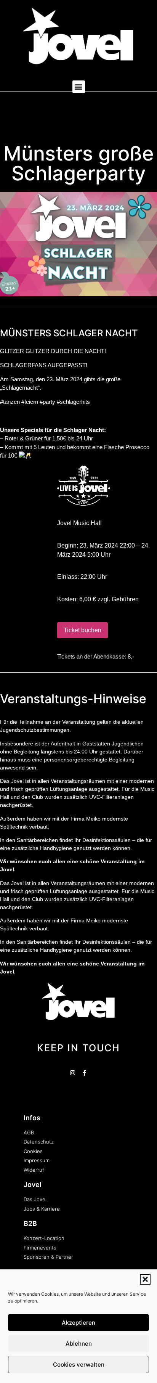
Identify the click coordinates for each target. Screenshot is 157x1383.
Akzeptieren (78, 1322)
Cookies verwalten (78, 1364)
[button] (145, 1279)
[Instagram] (72, 1073)
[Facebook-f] (84, 1073)
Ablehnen (79, 1343)
